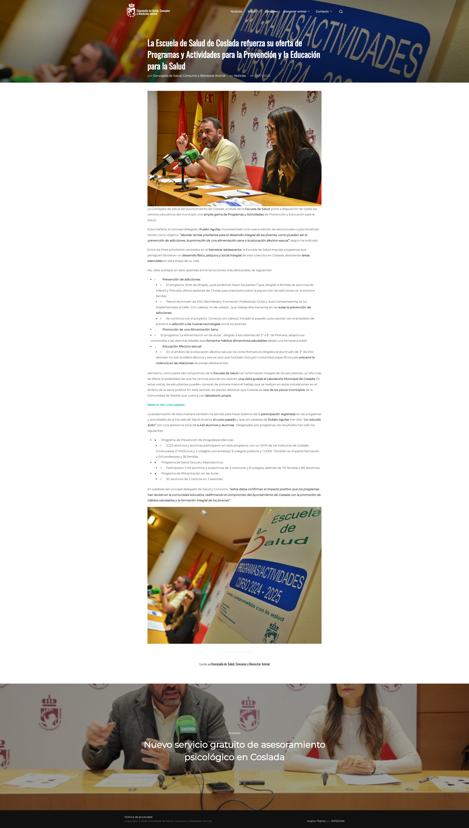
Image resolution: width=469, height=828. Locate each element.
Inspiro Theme (316, 821)
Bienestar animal (294, 11)
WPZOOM (337, 821)
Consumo (271, 11)
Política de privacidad (138, 817)
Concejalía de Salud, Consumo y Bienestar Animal (189, 75)
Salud (251, 11)
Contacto (322, 11)
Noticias (236, 11)
